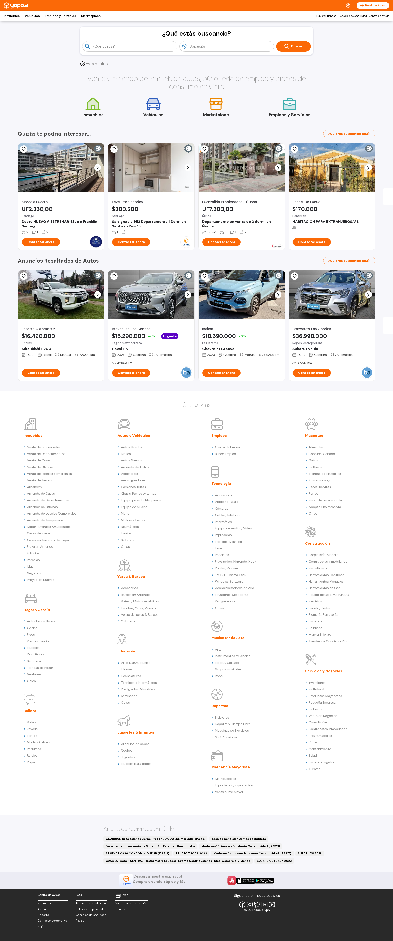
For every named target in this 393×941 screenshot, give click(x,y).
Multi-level (316, 689)
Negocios (34, 573)
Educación (126, 651)
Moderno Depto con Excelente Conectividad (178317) (252, 853)
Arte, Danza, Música (135, 663)
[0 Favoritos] (204, 149)
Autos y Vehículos (133, 435)
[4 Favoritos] (204, 276)
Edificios (33, 553)
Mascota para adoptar (326, 500)
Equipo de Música (134, 507)
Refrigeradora (225, 601)
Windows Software (229, 581)
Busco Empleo (225, 454)
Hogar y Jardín (37, 609)
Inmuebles (12, 16)
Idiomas (126, 669)
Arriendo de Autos (135, 467)
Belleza (30, 710)
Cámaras (221, 508)
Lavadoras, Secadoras (231, 595)
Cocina (32, 628)
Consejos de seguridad (352, 16)
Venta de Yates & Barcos (139, 614)
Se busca (34, 661)
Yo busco (128, 621)
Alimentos (316, 447)
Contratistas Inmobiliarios (328, 561)
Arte (218, 649)
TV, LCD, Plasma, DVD (230, 575)
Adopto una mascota (325, 507)
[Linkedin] (264, 904)
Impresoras (223, 535)
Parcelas (33, 560)
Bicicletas (222, 717)
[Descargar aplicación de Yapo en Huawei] (231, 880)
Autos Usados (131, 447)
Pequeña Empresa (322, 702)
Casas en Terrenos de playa (48, 540)
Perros (313, 493)
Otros (31, 681)
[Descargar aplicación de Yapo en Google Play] (264, 881)
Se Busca (127, 540)
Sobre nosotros (48, 903)
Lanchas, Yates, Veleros (138, 608)
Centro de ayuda (379, 16)
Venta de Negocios (323, 716)
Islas (30, 566)
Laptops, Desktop (228, 542)
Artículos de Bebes (41, 621)
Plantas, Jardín (38, 641)
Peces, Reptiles (320, 487)
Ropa (31, 762)
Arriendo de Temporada (45, 520)
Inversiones (317, 682)
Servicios (315, 621)
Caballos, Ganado (322, 454)
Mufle (125, 513)
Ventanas (34, 674)
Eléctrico (315, 601)
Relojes (32, 755)
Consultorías (318, 722)
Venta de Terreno (40, 480)
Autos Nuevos (131, 460)
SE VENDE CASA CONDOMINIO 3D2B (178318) (137, 853)
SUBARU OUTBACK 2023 (274, 861)
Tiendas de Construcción (328, 641)
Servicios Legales (321, 762)
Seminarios (129, 696)
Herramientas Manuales (326, 581)
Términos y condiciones (91, 903)
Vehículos (32, 16)
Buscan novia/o (320, 480)
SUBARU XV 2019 (310, 853)
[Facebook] (242, 904)
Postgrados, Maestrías (138, 689)
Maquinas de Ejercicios (232, 730)
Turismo (315, 769)
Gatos (313, 460)
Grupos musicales (228, 669)
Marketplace (91, 16)
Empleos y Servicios (60, 16)
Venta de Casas (39, 460)
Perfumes (34, 749)
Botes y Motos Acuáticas (140, 601)
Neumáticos (130, 527)
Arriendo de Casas (41, 493)
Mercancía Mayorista (230, 767)
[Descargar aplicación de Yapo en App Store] (245, 881)
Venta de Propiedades (44, 447)
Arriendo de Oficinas (42, 507)
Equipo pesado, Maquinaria (141, 500)
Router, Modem (226, 568)
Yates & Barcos (131, 576)
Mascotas (314, 435)
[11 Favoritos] (23, 149)
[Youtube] (272, 904)
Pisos (31, 634)
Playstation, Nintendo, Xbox (235, 561)
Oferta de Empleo (228, 447)
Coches (126, 750)
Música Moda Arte (227, 637)
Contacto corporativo (53, 920)
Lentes (32, 736)
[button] (97, 167)
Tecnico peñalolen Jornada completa (238, 839)
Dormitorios (36, 654)
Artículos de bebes (135, 744)
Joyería (32, 729)
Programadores (320, 736)
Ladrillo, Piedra (319, 608)
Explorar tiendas (326, 16)
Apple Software (226, 502)
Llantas (126, 533)
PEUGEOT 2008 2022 (191, 853)
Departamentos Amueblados (49, 527)
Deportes (219, 705)
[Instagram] (249, 904)
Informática (223, 522)
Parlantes (222, 555)
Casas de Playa (38, 533)
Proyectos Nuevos (40, 580)
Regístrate (44, 926)
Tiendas (120, 909)
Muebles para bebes (136, 764)
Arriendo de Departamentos (48, 500)
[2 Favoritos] (23, 276)
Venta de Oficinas (40, 467)
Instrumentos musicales (232, 656)
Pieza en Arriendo (40, 546)
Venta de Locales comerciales (49, 474)
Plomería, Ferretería (323, 614)
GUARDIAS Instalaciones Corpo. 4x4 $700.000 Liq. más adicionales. (155, 839)
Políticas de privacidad (91, 909)
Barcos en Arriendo (135, 595)
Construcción (317, 543)
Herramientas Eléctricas (326, 575)
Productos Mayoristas (325, 696)
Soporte (43, 915)
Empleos (219, 435)
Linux (218, 548)
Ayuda (42, 909)
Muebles (33, 648)
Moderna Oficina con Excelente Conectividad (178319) (240, 846)
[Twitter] (257, 904)
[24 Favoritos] (114, 149)
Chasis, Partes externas (138, 493)
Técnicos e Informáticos (139, 682)
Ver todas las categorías (131, 903)
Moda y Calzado (39, 742)
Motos (126, 454)
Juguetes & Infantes (135, 732)
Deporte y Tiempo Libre (233, 724)
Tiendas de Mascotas (325, 474)
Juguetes (128, 757)
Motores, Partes (133, 520)
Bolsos (32, 722)
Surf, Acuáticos (226, 737)
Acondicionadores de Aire (234, 588)
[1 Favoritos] (294, 149)
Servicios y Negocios (323, 671)
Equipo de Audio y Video (233, 528)
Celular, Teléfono (227, 515)
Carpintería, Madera (323, 555)
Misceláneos (318, 568)
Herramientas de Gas (324, 588)
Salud (313, 755)
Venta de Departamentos (46, 454)
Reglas (80, 920)
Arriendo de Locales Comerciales (51, 513)
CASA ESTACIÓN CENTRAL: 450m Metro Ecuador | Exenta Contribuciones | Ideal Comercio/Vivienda (178, 861)
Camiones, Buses (133, 487)
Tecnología (221, 483)
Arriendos (34, 487)
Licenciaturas (131, 676)
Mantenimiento (320, 634)
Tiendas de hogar (40, 668)
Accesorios (129, 474)
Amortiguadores (133, 480)
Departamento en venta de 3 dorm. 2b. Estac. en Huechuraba (150, 846)
